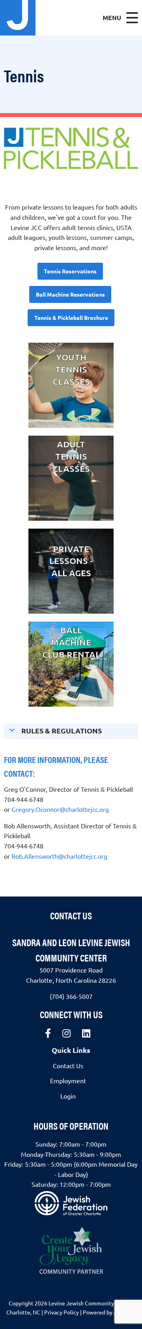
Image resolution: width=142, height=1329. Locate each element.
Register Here (71, 396)
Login (68, 1096)
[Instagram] (66, 1033)
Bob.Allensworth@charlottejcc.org (59, 856)
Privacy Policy (61, 1312)
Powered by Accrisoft (109, 1312)
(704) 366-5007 (71, 996)
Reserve (71, 669)
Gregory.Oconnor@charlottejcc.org (60, 809)
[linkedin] (86, 1033)
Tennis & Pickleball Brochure (71, 317)
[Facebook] (48, 1033)
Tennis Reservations (70, 271)
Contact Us (71, 915)
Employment (68, 1080)
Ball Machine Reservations (70, 294)
